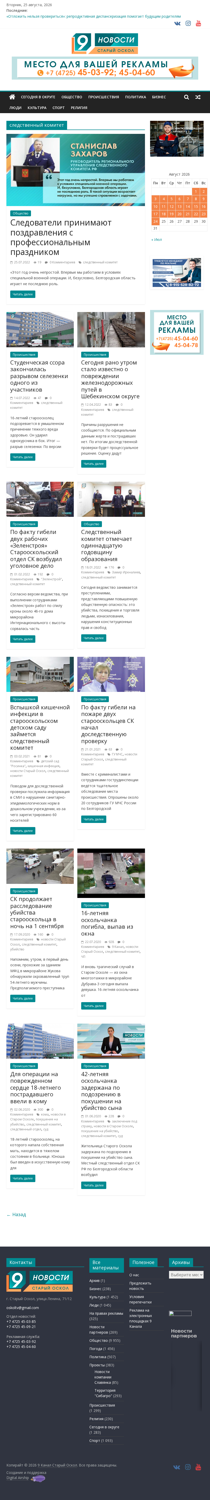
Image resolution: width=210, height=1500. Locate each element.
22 (196, 213)
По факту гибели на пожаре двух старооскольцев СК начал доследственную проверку (108, 724)
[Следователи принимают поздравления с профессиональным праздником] (75, 137)
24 (155, 221)
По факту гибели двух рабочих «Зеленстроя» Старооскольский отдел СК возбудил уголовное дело (36, 548)
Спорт (58, 107)
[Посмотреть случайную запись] (198, 97)
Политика (135, 96)
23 (204, 213)
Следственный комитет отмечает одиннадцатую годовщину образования (106, 545)
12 (172, 206)
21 (188, 213)
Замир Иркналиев (126, 572)
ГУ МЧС (117, 754)
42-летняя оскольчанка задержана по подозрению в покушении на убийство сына (101, 1090)
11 (164, 206)
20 (179, 213)
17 (155, 213)
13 (179, 206)
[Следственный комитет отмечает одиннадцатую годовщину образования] (111, 485)
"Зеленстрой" (51, 579)
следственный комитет (100, 262)
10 (155, 206)
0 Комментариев (62, 262)
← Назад (16, 1214)
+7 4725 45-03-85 (21, 1321)
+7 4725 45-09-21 (21, 1326)
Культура (37, 107)
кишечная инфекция (43, 766)
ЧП (83, 957)
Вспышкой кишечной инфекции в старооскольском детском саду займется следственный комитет (40, 727)
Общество (71, 96)
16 (204, 206)
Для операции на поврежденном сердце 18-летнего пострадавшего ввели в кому (35, 1087)
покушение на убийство (99, 1131)
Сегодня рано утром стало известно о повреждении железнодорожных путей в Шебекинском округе (110, 379)
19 (172, 213)
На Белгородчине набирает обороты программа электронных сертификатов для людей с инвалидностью (99, 15)
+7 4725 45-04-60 (21, 1346)
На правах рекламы (106, 1313)
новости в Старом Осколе (113, 1126)
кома (45, 1114)
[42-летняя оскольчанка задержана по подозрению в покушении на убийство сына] (111, 1027)
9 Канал (118, 947)
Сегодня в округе (38, 96)
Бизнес (159, 96)
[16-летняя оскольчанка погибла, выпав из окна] (111, 851)
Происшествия (103, 96)
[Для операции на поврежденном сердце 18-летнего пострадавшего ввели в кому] (40, 1027)
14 (188, 206)
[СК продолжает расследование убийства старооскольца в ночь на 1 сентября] (40, 851)
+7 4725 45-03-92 (21, 1341)
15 (196, 206)
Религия (79, 107)
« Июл (156, 239)
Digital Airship (17, 1477)
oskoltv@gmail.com (22, 1307)
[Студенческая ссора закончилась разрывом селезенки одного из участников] (40, 315)
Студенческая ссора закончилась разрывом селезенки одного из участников (39, 375)
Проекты (97, 1365)
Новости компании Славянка (102, 1377)
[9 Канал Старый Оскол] (12, 97)
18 (164, 213)
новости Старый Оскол (27, 771)
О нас (134, 1274)
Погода (95, 1348)
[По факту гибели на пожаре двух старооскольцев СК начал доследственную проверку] (111, 660)
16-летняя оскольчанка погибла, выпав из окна (107, 923)
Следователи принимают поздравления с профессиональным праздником (61, 237)
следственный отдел (25, 1129)
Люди (15, 107)
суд (45, 1129)
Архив (94, 1280)
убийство (17, 949)
